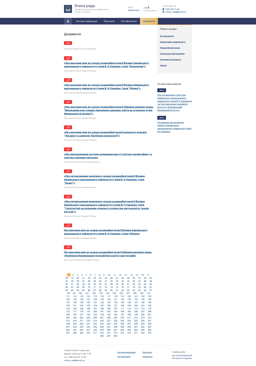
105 (114, 293)
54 (89, 284)
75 (117, 287)
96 (145, 290)
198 (129, 314)
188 (149, 311)
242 (75, 327)
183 (115, 311)
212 (136, 318)
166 (88, 308)
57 (106, 284)
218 (88, 321)
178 (81, 311)
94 (134, 290)
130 (109, 299)
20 (78, 278)
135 (143, 299)
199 (136, 314)
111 (68, 296)
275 (122, 333)
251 (136, 327)
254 (68, 330)
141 (95, 302)
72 (100, 287)
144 (115, 302)
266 (149, 330)
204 (81, 318)
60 (122, 284)
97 (150, 290)
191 (81, 314)
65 (150, 284)
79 (139, 287)
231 (88, 324)
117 (109, 296)
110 (148, 293)
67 (72, 287)
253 (149, 327)
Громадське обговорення (172, 54)
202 (68, 318)
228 (68, 324)
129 (102, 299)
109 (141, 293)
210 (122, 318)
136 (149, 299)
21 (83, 278)
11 (114, 275)
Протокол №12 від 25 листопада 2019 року (81, 162)
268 (75, 333)
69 (83, 287)
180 (95, 311)
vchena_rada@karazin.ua (175, 12)
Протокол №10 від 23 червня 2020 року (80, 238)
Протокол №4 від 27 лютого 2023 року (80, 49)
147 (136, 302)
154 (95, 305)
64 (145, 284)
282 (115, 336)
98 (68, 293)
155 (102, 305)
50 (66, 284)
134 (136, 299)
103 (101, 293)
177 (75, 311)
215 (68, 321)
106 (121, 293)
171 (122, 308)
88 (100, 290)
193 (95, 314)
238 (136, 324)
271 (95, 333)
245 (95, 327)
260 (109, 330)
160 (136, 305)
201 (149, 314)
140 (88, 302)
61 (128, 284)
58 (111, 284)
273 (109, 333)
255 (75, 330)
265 (143, 330)
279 (149, 333)
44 (122, 281)
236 (122, 324)
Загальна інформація (86, 21)
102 (94, 293)
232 (95, 324)
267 (68, 333)
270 (88, 333)
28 (122, 278)
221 (109, 321)
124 (68, 299)
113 (81, 296)
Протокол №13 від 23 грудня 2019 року (80, 71)
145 (122, 302)
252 (143, 327)
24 (100, 278)
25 (106, 278)
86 (89, 290)
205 (88, 318)
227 (149, 321)
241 (68, 327)
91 (117, 290)
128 (95, 299)
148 (143, 302)
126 (81, 299)
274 (115, 333)
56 (100, 284)
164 (75, 308)
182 (109, 311)
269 (81, 333)
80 (145, 287)
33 (150, 278)
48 (145, 281)
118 (115, 296)
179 (88, 311)
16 (142, 275)
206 (95, 318)
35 (72, 281)
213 (143, 318)
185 (129, 311)
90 (111, 290)
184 (122, 311)
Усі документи (167, 36)
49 (150, 281)
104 (107, 293)
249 (122, 327)
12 (120, 275)
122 (143, 296)
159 (129, 305)
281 (109, 336)
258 (95, 330)
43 (117, 281)
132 (122, 299)
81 (150, 287)
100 (80, 293)
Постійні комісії (129, 21)
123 (149, 296)
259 (102, 330)
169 (109, 308)
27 (117, 278)
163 (68, 308)
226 (143, 321)
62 (134, 284)
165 (81, 308)
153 (88, 305)
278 (143, 333)
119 (122, 296)
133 (129, 299)
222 (115, 321)
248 (115, 327)
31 (139, 278)
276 (129, 333)
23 (94, 278)
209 (115, 318)
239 (143, 324)
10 (109, 275)
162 (149, 305)
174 (143, 308)
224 (129, 321)
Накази (163, 65)
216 (75, 321)
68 (78, 287)
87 (94, 290)
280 (102, 336)
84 (78, 290)
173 (136, 308)
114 (88, 296)
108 (135, 293)
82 (66, 290)
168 (102, 308)
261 (115, 330)
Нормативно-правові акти (172, 42)
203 (75, 318)
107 (128, 293)
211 (129, 318)
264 (136, 330)
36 (78, 281)
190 (75, 314)
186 (136, 311)
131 (115, 299)
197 (122, 314)
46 (134, 281)
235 (115, 324)
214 (149, 318)
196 (115, 314)
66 (66, 287)
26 (111, 278)
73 (106, 287)
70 (89, 287)
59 (117, 284)
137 (68, 302)
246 (102, 327)
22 (89, 278)
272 (102, 333)
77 (128, 287)
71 (94, 287)
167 (95, 308)
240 (149, 324)
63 (139, 284)
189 (68, 314)
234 (109, 324)
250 (129, 327)
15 (137, 275)
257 (88, 330)
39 (94, 281)
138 (75, 302)
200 (143, 314)
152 (81, 305)
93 (128, 290)
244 (88, 327)
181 (102, 311)
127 (88, 299)
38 (89, 281)
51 (72, 284)
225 (136, 321)
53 (83, 284)
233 (102, 324)
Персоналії (109, 21)
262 (122, 330)
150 (68, 305)
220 (102, 321)
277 (136, 333)
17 (148, 275)
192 (88, 314)
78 (134, 287)
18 (66, 278)
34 (66, 281)
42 (111, 281)
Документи (149, 21)
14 (131, 275)
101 (87, 293)
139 (81, 302)
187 (143, 311)
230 (81, 324)
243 (81, 327)
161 (143, 305)
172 (129, 308)
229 (75, 324)
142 (102, 302)
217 (81, 321)
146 (129, 302)
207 (102, 318)
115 (95, 296)
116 (102, 296)
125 (75, 299)
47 (139, 281)
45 (128, 281)
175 (149, 308)
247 (109, 327)
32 (145, 278)
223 (122, 321)
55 (94, 284)
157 (115, 305)
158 (122, 305)
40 (100, 281)
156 (109, 305)
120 (129, 296)
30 (134, 278)
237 (129, 324)
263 (129, 330)
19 (72, 278)
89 (106, 290)
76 (122, 287)
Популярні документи (170, 60)
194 (102, 314)
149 (149, 302)
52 (78, 284)
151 (75, 305)
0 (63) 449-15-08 (172, 9)
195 (109, 314)
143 (109, 302)
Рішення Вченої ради (170, 48)
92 (122, 290)
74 (111, 287)
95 (139, 290)
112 (75, 296)
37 (83, 281)
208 (109, 318)
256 (81, 330)
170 (115, 308)
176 (68, 311)
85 (83, 290)
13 (126, 275)
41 (106, 281)
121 (136, 296)
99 (74, 293)
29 (128, 278)
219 (95, 321)
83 (72, 290)
